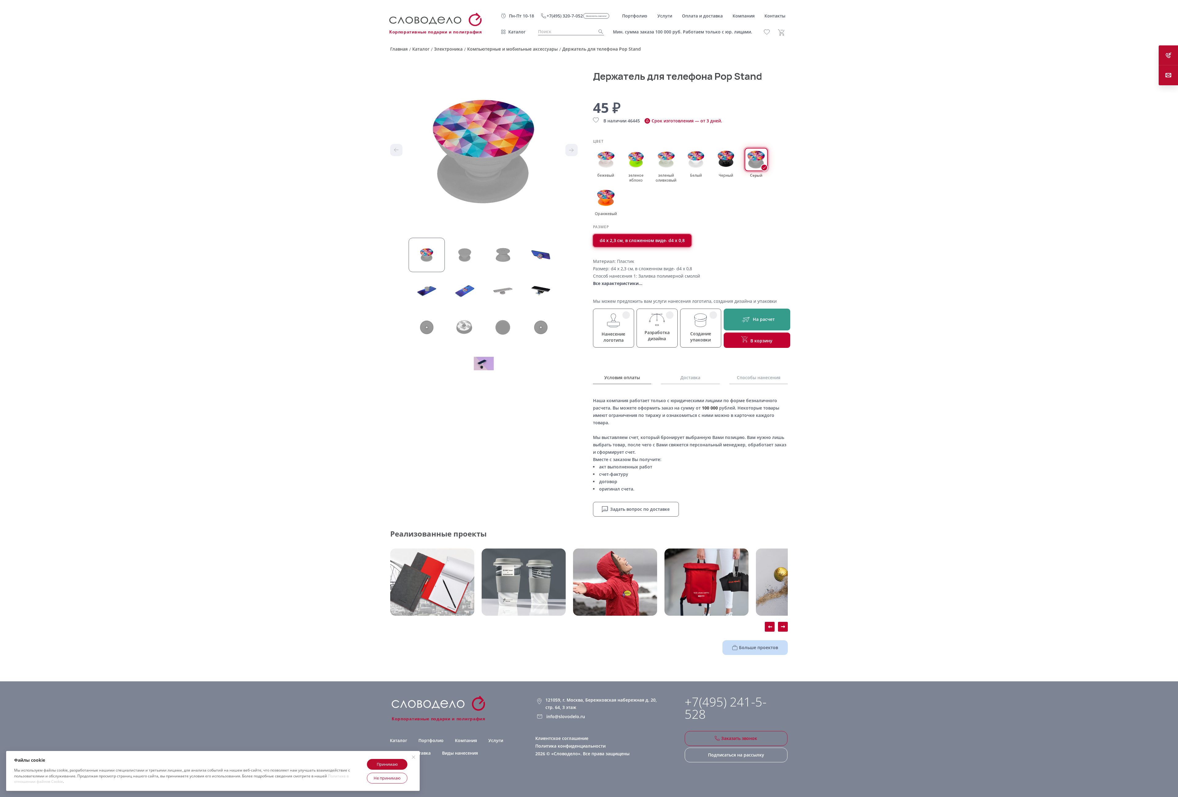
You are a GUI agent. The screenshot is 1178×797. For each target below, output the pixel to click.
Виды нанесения (460, 753)
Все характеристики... (617, 283)
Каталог (516, 32)
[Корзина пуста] (783, 32)
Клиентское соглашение (561, 738)
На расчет (764, 319)
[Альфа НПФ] (615, 582)
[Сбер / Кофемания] (524, 582)
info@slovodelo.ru (565, 716)
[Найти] (599, 31)
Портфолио (431, 740)
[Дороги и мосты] (432, 582)
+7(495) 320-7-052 (565, 16)
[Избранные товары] (770, 32)
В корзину (761, 341)
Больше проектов (758, 647)
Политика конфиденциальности (570, 746)
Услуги (495, 740)
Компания (466, 740)
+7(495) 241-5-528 (726, 708)
